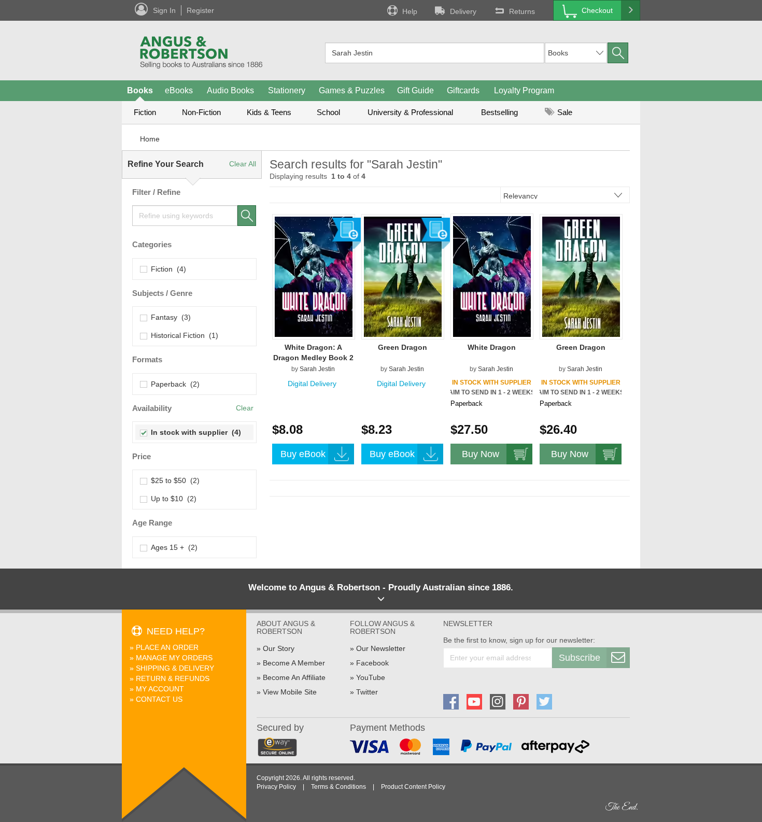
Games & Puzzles (352, 90)
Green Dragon (402, 347)
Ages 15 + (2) (172, 547)
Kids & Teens (269, 112)
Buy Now (480, 454)
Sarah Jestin (317, 369)
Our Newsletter (380, 648)
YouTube (370, 677)
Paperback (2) (173, 384)
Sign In (164, 10)
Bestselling (499, 112)
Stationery (286, 90)
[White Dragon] (492, 276)
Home (150, 139)
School (328, 112)
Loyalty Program (524, 90)
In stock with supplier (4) (194, 432)
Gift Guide (415, 90)
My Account (160, 689)
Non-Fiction (201, 112)
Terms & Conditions (338, 786)
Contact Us (159, 699)
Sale (563, 112)
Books (140, 90)
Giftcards (463, 90)
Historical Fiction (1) (182, 335)
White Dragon (492, 347)
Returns (522, 11)
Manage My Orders (174, 658)
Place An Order (167, 647)
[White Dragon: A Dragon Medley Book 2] (313, 276)
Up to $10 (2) (171, 498)
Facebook (372, 663)
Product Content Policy (413, 786)
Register (200, 10)
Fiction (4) (166, 269)
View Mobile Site (290, 692)
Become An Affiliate (294, 677)
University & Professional (410, 112)
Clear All (242, 164)
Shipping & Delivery (175, 668)
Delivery (463, 11)
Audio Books (230, 90)
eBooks (179, 90)
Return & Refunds (172, 678)
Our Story (278, 648)
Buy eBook (303, 454)
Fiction (145, 112)
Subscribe (579, 658)
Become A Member (294, 663)
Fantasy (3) (169, 317)
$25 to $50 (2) (173, 480)
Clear (244, 408)
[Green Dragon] (403, 276)
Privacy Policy (276, 786)
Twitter (367, 692)
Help (409, 11)
